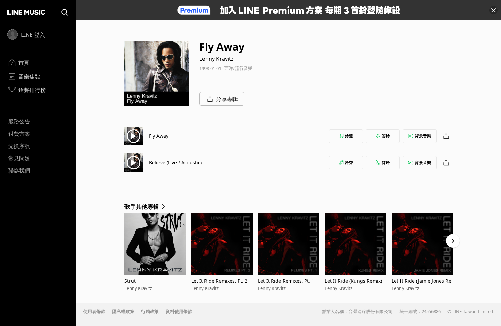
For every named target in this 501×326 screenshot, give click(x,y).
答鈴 (386, 136)
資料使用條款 (179, 311)
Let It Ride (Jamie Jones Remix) (424, 281)
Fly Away (158, 136)
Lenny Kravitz (216, 58)
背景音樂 (423, 136)
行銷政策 (150, 311)
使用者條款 (94, 311)
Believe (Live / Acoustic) (175, 162)
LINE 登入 (33, 35)
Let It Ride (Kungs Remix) (353, 281)
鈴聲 (349, 136)
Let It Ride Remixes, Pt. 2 (219, 281)
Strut (130, 281)
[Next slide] (453, 241)
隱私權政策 (123, 311)
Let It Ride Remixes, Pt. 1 (286, 281)
